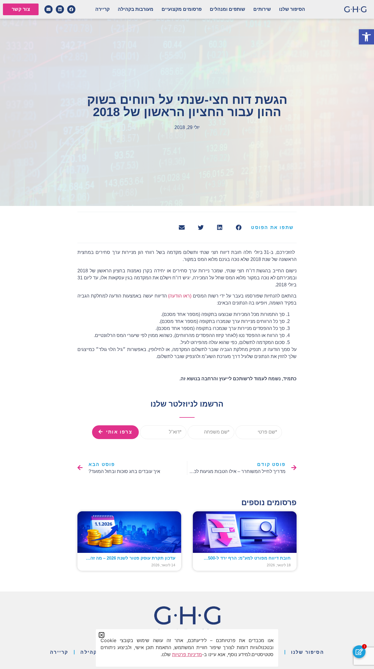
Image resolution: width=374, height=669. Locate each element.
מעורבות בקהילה (135, 9)
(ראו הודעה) (179, 295)
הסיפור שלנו (292, 9)
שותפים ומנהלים (227, 9)
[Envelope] (48, 9)
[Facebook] (71, 9)
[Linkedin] (60, 9)
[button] (366, 36)
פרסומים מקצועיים (182, 9)
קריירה (102, 9)
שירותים (262, 9)
